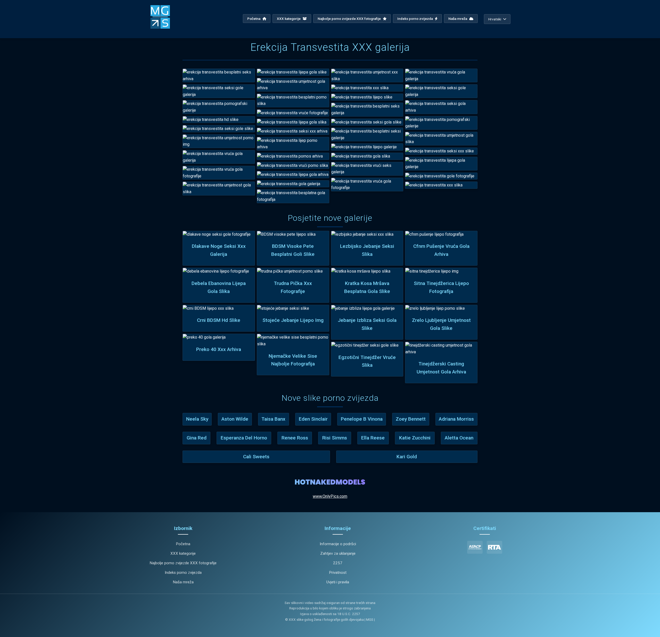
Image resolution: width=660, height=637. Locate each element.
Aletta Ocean (459, 438)
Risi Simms (334, 438)
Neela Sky (197, 419)
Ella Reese (373, 438)
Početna (254, 19)
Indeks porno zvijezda (415, 19)
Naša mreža (458, 19)
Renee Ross (295, 438)
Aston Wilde (234, 419)
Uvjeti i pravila (337, 582)
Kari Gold (407, 457)
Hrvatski (494, 19)
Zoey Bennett (411, 419)
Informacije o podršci (338, 544)
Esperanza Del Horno (244, 438)
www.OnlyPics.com (330, 496)
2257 (337, 563)
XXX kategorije (289, 19)
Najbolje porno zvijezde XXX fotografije (350, 19)
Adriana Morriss (456, 419)
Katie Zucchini (415, 438)
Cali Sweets (256, 457)
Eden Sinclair (313, 419)
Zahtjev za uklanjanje (338, 553)
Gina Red (197, 438)
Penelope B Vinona (362, 419)
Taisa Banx (273, 419)
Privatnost (337, 572)
